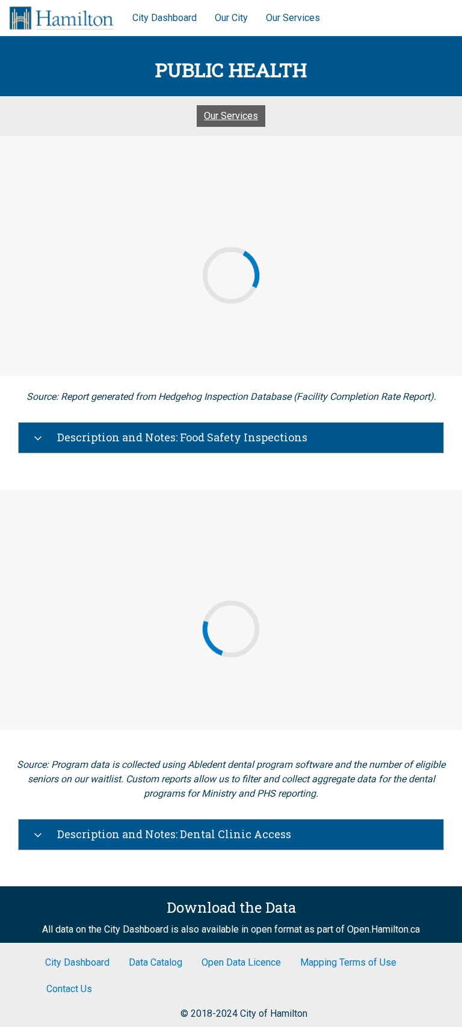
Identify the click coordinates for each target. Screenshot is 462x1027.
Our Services (293, 17)
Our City (231, 17)
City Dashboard (164, 17)
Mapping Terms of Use (348, 962)
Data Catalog (155, 962)
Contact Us (69, 989)
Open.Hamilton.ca (383, 929)
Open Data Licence (241, 962)
